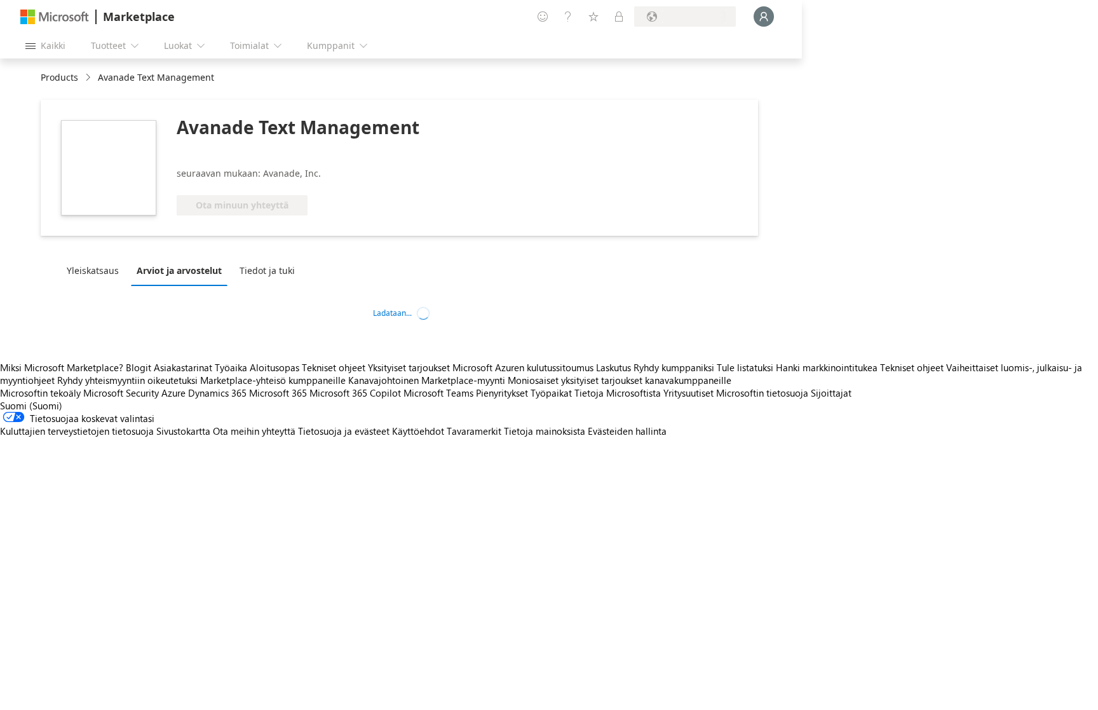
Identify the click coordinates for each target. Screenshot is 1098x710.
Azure (173, 392)
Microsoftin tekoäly (40, 392)
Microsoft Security (121, 392)
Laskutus (613, 367)
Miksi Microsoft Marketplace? (61, 367)
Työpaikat (551, 392)
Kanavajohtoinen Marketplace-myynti (426, 380)
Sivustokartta (183, 431)
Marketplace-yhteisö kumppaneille (273, 380)
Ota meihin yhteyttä (254, 431)
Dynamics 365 (217, 392)
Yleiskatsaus (93, 270)
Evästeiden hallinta (627, 431)
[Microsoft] (54, 17)
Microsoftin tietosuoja (762, 392)
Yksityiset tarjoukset (409, 367)
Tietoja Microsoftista (617, 392)
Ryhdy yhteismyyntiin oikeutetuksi (127, 380)
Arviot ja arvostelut (179, 270)
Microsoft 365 (278, 392)
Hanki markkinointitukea (827, 367)
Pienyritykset (502, 392)
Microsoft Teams (438, 392)
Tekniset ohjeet (333, 367)
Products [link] (59, 77)
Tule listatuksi (745, 367)
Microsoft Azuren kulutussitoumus (524, 367)
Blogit (138, 367)
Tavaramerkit (474, 431)
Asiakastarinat (183, 367)
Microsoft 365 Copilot (355, 392)
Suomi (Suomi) (31, 405)
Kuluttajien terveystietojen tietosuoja (77, 431)
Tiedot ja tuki (267, 270)
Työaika (231, 367)
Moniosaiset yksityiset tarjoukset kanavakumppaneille (619, 380)
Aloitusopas (274, 367)
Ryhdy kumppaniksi (674, 367)
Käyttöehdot (418, 431)
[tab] (96, 270)
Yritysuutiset (688, 392)
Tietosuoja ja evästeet (344, 431)
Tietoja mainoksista (544, 431)
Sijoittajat (831, 392)
